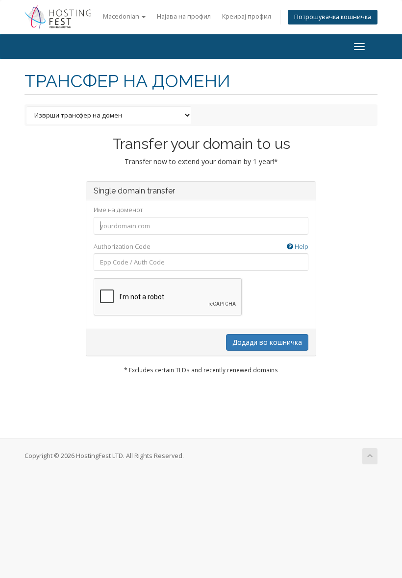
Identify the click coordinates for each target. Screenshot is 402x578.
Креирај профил (246, 16)
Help (300, 246)
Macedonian (122, 16)
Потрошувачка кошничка (332, 17)
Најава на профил (184, 16)
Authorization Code (201, 246)
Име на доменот (118, 209)
